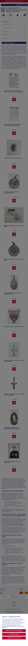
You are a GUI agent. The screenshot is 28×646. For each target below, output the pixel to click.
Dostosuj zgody (14, 634)
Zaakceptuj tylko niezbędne (14, 630)
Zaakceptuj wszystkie (14, 638)
